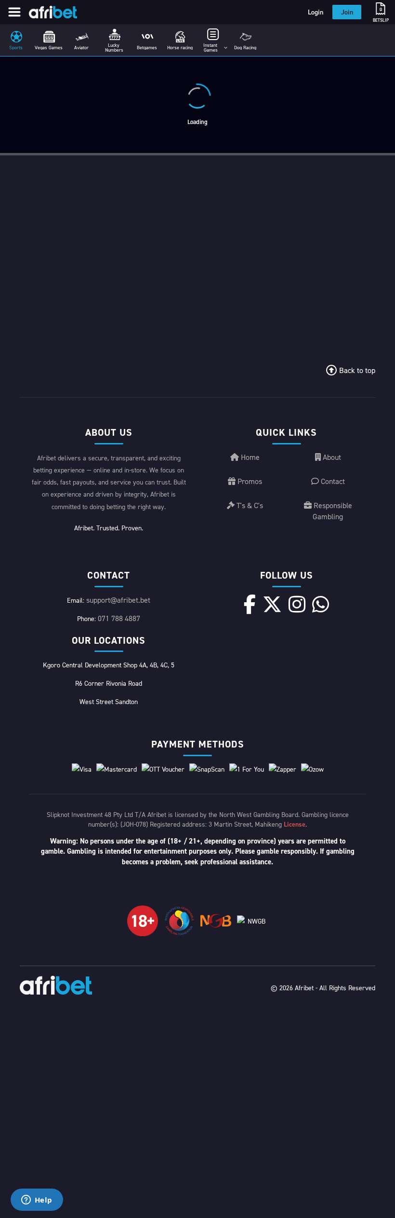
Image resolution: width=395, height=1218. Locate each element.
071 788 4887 (119, 618)
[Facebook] (250, 604)
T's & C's (249, 505)
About (331, 457)
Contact (332, 481)
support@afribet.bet (118, 600)
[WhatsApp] (320, 604)
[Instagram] (297, 604)
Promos (249, 481)
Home (249, 457)
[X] (272, 604)
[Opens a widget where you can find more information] (36, 1201)
